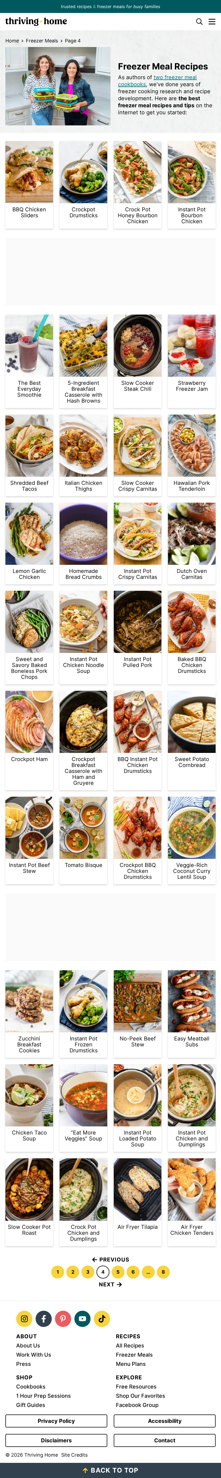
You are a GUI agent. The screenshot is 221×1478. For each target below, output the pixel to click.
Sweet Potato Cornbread (192, 762)
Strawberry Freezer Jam (192, 386)
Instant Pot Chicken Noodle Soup (83, 665)
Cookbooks (31, 1386)
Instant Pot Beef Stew (29, 868)
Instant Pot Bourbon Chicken (192, 215)
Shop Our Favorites (140, 1396)
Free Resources (136, 1386)
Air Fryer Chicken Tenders (191, 1230)
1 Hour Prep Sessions (43, 1396)
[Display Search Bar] (196, 21)
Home (12, 41)
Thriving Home (96, 21)
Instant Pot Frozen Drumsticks (84, 1044)
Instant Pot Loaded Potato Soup (137, 1138)
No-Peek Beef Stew (138, 1041)
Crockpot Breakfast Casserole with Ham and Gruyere (83, 771)
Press (23, 1364)
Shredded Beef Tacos (29, 486)
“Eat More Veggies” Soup (83, 1135)
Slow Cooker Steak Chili (137, 386)
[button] (209, 21)
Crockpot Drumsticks (84, 212)
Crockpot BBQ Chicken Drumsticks (138, 871)
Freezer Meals (42, 41)
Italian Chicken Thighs (83, 486)
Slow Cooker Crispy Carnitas (137, 486)
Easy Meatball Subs (191, 1041)
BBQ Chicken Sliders (29, 212)
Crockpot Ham (29, 759)
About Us (28, 1345)
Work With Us (33, 1355)
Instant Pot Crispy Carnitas (137, 574)
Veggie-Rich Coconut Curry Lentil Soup (191, 871)
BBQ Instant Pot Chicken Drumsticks (138, 765)
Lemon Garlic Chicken (29, 574)
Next (107, 1284)
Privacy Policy (56, 1421)
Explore (129, 1377)
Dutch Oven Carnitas (192, 574)
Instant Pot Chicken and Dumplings (192, 1138)
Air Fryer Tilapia (138, 1227)
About (26, 1336)
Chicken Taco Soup (29, 1135)
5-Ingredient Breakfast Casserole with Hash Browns (83, 392)
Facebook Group (137, 1405)
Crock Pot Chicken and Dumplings (83, 1233)
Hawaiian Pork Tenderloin (192, 486)
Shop (24, 1377)
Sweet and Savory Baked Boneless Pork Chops (29, 668)
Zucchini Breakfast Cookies (29, 1044)
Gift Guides (30, 1405)
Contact (164, 1440)
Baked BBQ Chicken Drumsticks (192, 665)
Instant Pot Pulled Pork (137, 662)
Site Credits (74, 1455)
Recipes (128, 1336)
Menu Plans (131, 1364)
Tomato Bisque (83, 865)
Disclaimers (56, 1440)
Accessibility (165, 1421)
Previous (114, 1259)
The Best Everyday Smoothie (29, 389)
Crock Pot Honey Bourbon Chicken (138, 215)
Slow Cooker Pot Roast (29, 1230)
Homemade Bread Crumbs (83, 574)
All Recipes (130, 1345)
